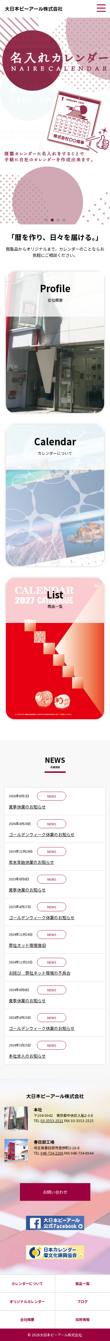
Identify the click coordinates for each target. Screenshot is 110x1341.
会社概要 (27, 1319)
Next (100, 123)
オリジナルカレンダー (27, 1301)
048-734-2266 (51, 1152)
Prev (10, 123)
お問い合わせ (55, 1192)
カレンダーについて (27, 1283)
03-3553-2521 (51, 1120)
